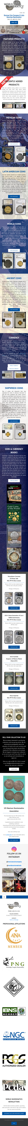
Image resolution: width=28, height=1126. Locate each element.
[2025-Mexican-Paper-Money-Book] (14, 485)
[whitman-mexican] (14, 525)
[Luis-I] (14, 630)
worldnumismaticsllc (14, 865)
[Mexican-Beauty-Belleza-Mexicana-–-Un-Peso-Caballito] (14, 548)
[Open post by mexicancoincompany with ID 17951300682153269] (8, 874)
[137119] (14, 707)
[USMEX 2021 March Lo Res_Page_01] (14, 776)
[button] (5, 62)
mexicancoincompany (15, 862)
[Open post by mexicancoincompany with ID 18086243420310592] (20, 886)
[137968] (14, 672)
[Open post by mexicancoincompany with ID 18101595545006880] (20, 874)
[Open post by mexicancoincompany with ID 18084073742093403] (8, 886)
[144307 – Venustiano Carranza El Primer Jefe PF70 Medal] (14, 591)
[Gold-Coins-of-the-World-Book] (14, 504)
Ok (14, 1123)
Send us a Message (14, 919)
